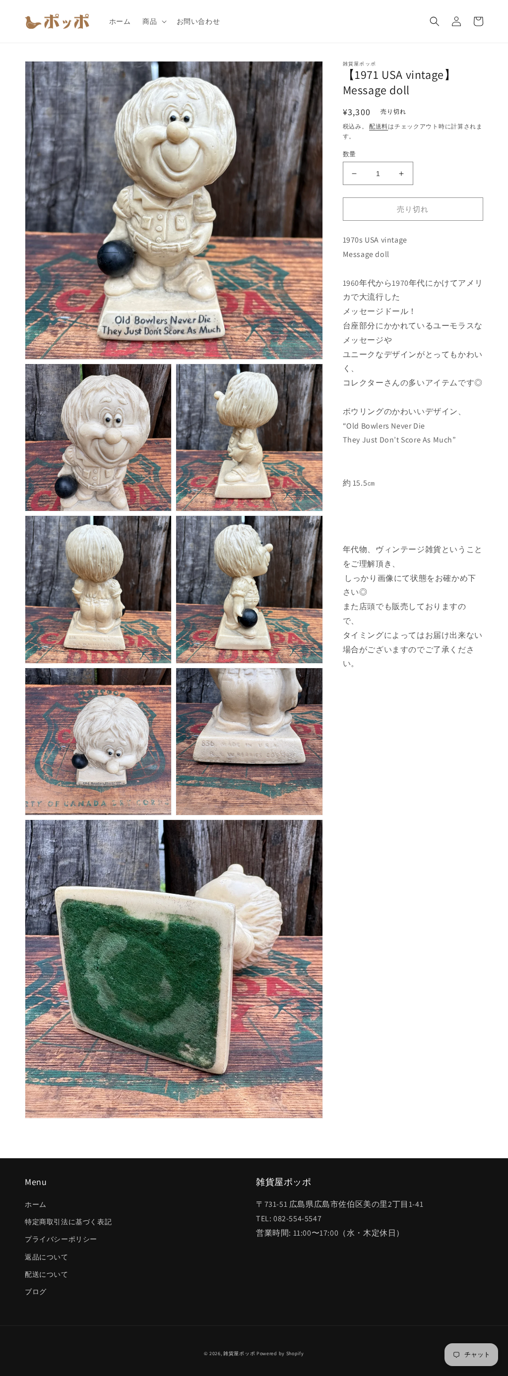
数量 (349, 154)
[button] (153, 21)
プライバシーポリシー (61, 1239)
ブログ (36, 1291)
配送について (46, 1274)
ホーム (36, 1204)
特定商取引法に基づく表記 (68, 1221)
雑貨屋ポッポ (239, 1353)
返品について (46, 1256)
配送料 (378, 126)
